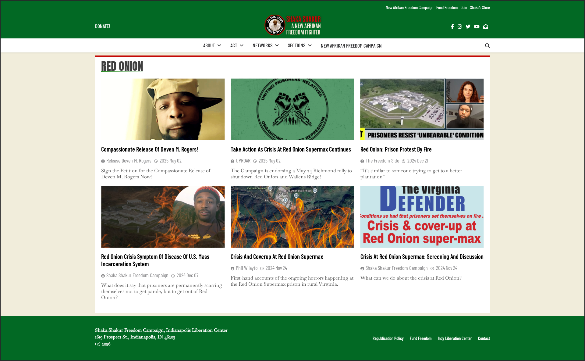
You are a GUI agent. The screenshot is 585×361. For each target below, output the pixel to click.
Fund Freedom (447, 7)
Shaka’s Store (480, 7)
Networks (262, 45)
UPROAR (243, 160)
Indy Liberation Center (455, 338)
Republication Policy (388, 338)
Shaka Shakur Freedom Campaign (137, 275)
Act (233, 45)
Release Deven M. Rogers (128, 160)
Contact (484, 338)
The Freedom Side (382, 160)
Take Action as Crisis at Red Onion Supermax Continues (291, 149)
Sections (296, 45)
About (209, 45)
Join (464, 7)
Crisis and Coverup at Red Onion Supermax (277, 256)
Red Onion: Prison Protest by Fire (396, 149)
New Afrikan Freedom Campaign (409, 7)
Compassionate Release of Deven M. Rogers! (149, 149)
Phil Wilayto (246, 267)
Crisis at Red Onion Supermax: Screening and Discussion (422, 256)
